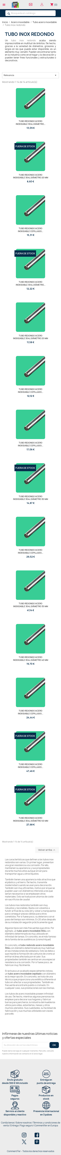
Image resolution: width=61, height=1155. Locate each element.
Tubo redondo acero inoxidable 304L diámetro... (30, 122)
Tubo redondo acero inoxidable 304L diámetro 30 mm (30, 498)
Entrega (14, 1125)
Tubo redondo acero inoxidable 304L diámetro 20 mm (30, 176)
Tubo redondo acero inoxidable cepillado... (30, 230)
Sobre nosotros (23, 1122)
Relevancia (30, 75)
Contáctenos (7, 1122)
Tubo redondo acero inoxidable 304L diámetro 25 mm (30, 337)
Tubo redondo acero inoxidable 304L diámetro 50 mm (30, 819)
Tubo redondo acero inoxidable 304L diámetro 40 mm (30, 658)
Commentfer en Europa (46, 1125)
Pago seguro (26, 1125)
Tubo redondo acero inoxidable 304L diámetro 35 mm (30, 605)
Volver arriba (47, 850)
